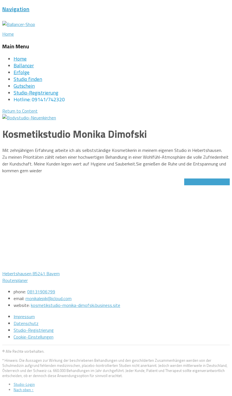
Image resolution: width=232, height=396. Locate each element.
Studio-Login (24, 384)
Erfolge (21, 72)
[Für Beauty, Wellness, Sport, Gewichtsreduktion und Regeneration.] (18, 24)
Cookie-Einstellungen (33, 336)
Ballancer (24, 65)
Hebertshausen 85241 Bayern (31, 273)
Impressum (24, 316)
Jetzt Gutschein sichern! (207, 181)
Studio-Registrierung (36, 92)
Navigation (15, 9)
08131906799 (41, 291)
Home (20, 59)
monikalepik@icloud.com (48, 298)
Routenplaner (15, 280)
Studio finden (28, 79)
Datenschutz (26, 323)
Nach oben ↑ (24, 390)
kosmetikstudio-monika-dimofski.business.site (75, 305)
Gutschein (24, 86)
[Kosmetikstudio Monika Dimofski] (29, 117)
